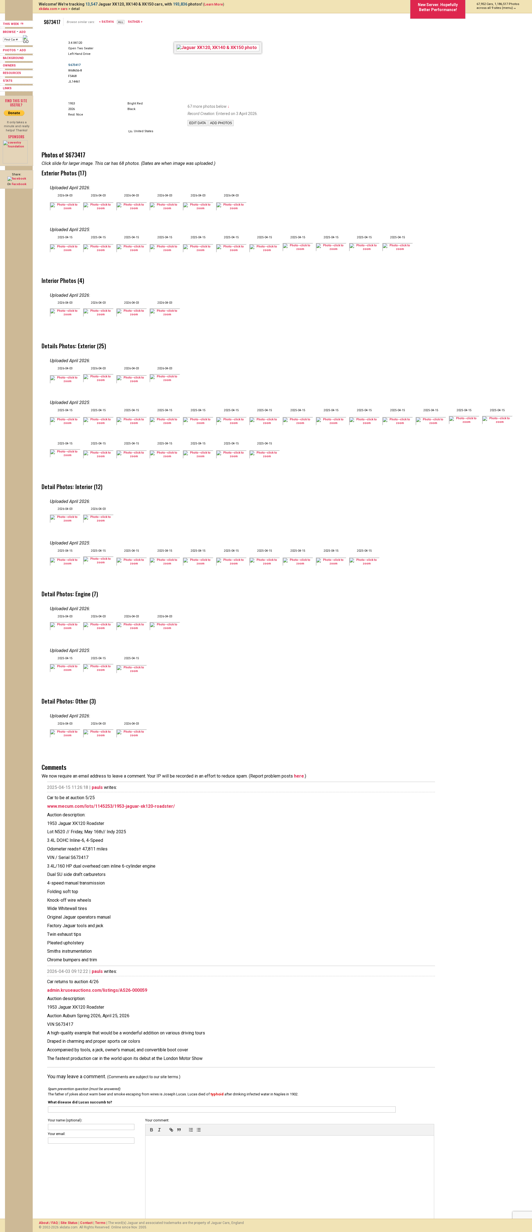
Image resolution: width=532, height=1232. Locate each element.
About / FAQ (48, 1223)
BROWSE (9, 32)
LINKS (7, 88)
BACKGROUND (13, 58)
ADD (22, 32)
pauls (97, 787)
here (299, 776)
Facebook (19, 184)
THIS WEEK (11, 24)
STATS (7, 81)
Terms (100, 1223)
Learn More (213, 4)
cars (64, 9)
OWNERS (9, 65)
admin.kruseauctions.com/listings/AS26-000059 (97, 990)
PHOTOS (9, 50)
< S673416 (106, 22)
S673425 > (135, 22)
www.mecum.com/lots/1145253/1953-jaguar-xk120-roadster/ (111, 806)
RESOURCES (12, 73)
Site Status (69, 1223)
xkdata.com (48, 9)
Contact (86, 1223)
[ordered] (191, 1129)
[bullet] (199, 1129)
